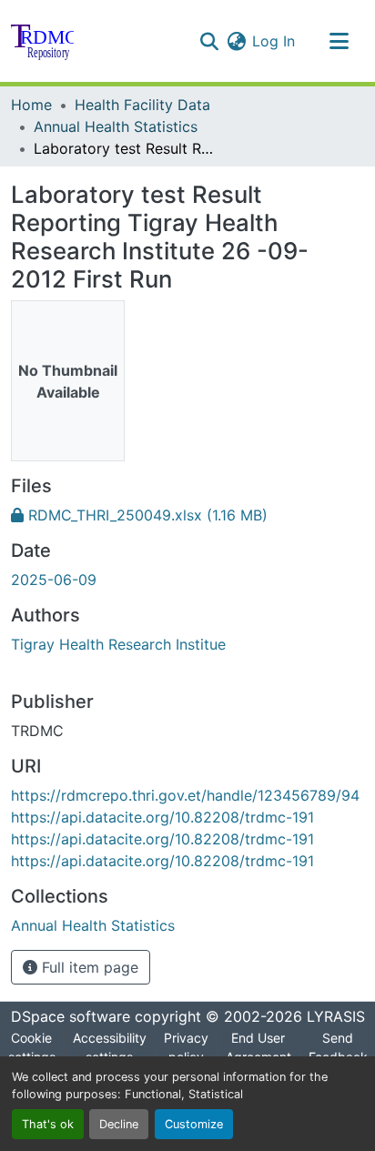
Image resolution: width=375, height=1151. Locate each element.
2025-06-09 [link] (53, 579)
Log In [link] (273, 41)
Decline (118, 1124)
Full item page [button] (87, 967)
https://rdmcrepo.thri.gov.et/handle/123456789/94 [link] (185, 795)
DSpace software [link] (70, 1016)
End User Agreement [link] (258, 1047)
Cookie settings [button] (32, 1047)
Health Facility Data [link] (142, 105)
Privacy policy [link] (186, 1047)
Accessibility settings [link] (110, 1047)
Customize (194, 1124)
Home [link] (31, 105)
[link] (187, 515)
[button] (42, 41)
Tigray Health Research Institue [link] (118, 644)
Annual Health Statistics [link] (116, 126)
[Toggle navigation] (338, 41)
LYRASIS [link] (336, 1016)
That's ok (48, 1124)
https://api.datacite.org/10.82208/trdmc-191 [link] (162, 817)
